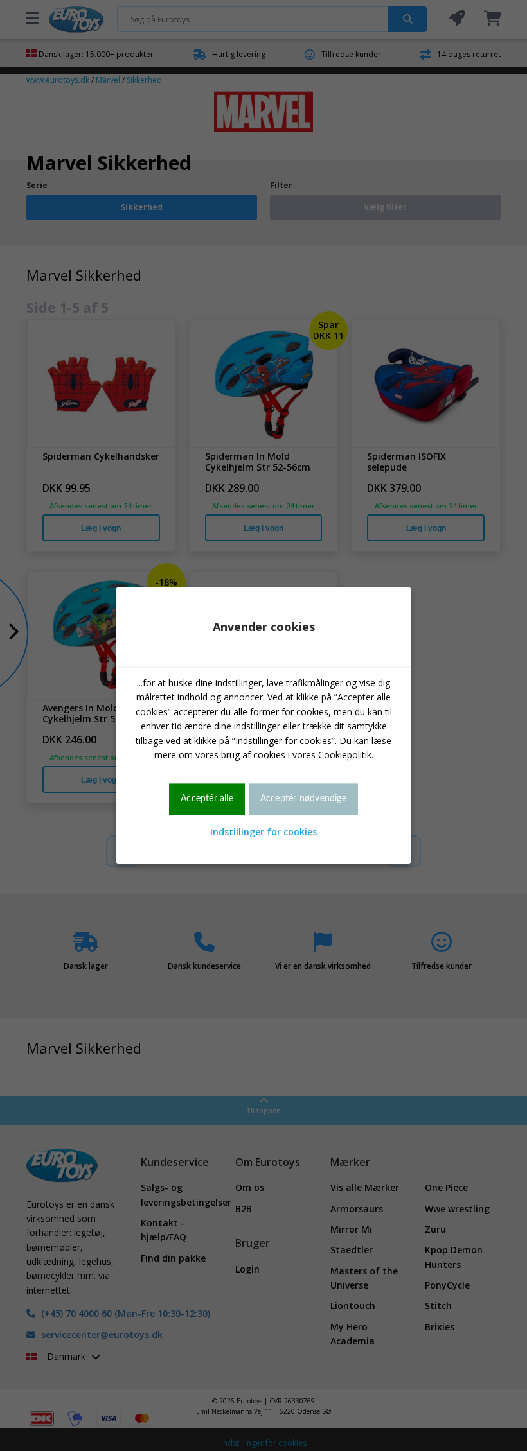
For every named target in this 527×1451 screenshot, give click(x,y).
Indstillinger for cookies (263, 832)
